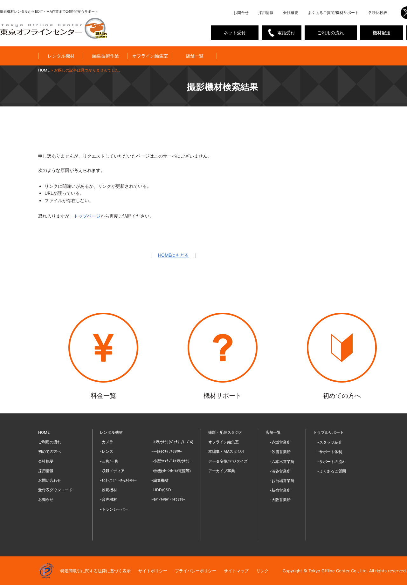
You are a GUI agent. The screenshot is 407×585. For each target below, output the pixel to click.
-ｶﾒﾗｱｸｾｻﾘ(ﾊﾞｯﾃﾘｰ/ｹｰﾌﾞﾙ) (172, 441)
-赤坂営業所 (280, 442)
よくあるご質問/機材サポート (333, 12)
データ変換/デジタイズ (228, 461)
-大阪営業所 (280, 499)
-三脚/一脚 (109, 461)
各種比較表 (377, 12)
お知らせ (45, 499)
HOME (44, 432)
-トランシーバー (114, 509)
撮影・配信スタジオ (225, 432)
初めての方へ (49, 451)
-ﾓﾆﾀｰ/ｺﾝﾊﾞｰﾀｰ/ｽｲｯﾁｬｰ (118, 480)
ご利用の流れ (330, 32)
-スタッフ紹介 (329, 442)
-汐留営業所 (280, 451)
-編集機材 (160, 480)
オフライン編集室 (150, 55)
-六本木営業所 (282, 461)
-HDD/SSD (161, 489)
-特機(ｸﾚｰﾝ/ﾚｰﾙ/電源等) (171, 470)
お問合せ (241, 12)
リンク (262, 570)
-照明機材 (108, 489)
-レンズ (106, 451)
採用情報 (265, 12)
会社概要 (290, 12)
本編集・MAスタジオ (226, 451)
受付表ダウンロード (55, 489)
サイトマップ (236, 570)
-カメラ (106, 441)
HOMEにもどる (173, 255)
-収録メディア (112, 470)
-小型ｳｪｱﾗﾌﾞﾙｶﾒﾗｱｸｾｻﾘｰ (171, 461)
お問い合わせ (49, 480)
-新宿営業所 (280, 490)
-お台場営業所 (282, 480)
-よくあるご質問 (331, 471)
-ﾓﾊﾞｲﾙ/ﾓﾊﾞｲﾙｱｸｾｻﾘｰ (168, 499)
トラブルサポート (328, 432)
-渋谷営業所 (280, 471)
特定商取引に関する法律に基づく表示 (95, 570)
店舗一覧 (195, 55)
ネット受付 (235, 32)
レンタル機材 (61, 55)
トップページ (87, 216)
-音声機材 (108, 499)
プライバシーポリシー (195, 570)
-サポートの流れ (331, 461)
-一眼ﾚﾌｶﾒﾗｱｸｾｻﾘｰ (166, 451)
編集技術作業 (105, 55)
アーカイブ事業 (221, 470)
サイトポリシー (152, 570)
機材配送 (381, 32)
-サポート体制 (329, 451)
